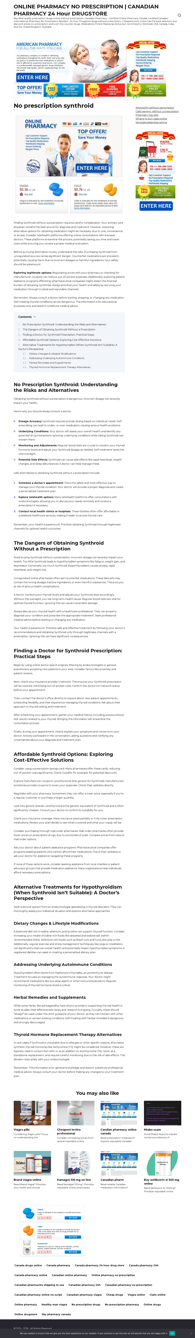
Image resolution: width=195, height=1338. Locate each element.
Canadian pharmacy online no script (38, 1294)
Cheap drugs (114, 1294)
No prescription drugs (86, 1304)
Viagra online (136, 1294)
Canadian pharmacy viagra (84, 1294)
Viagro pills (22, 1129)
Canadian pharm (112, 1179)
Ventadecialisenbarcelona (151, 122)
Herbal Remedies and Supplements (50, 362)
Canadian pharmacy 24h (85, 1285)
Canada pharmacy (58, 1265)
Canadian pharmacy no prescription (128, 1285)
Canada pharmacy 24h (143, 1265)
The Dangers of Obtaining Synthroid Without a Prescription (59, 329)
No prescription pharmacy (122, 1304)
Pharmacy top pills (147, 115)
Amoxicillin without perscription (155, 107)
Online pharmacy (25, 1304)
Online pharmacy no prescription (113, 1275)
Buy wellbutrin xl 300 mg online (161, 1181)
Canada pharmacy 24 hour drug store (99, 1265)
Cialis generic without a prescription (157, 111)
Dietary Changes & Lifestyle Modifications (52, 353)
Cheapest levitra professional (69, 1131)
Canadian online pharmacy (69, 1275)
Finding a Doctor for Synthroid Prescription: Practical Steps (58, 334)
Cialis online (158, 1294)
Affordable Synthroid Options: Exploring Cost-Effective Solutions (62, 339)
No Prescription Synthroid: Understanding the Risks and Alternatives (64, 324)
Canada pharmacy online (30, 1275)
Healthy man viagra (54, 1304)
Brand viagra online (27, 1179)
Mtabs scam (152, 1129)
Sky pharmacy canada (56, 1314)
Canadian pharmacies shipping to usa (39, 1285)
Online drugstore (25, 1314)
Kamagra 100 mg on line (74, 1179)
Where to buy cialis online (151, 118)
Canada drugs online (28, 1265)
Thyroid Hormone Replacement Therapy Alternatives (59, 367)
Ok (172, 1333)
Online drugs (152, 1304)
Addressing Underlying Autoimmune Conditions (56, 358)
